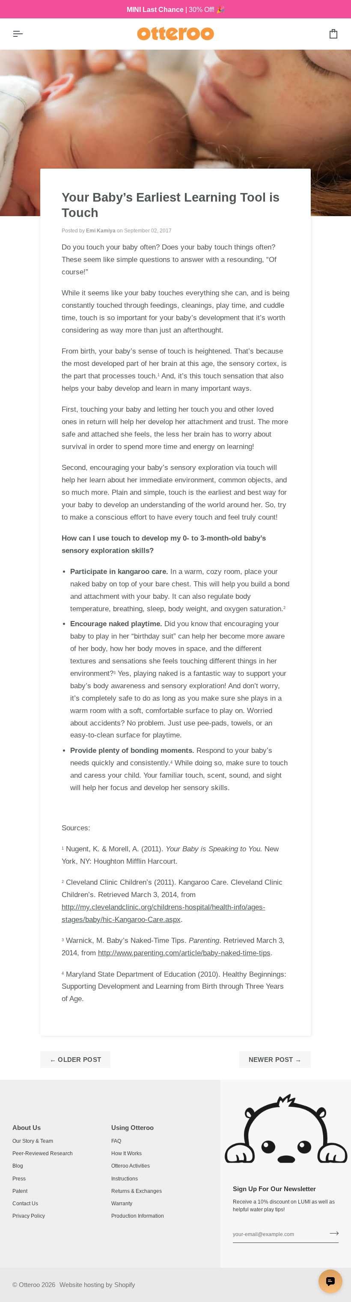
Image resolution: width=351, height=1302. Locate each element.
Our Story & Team (32, 1141)
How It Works (126, 1153)
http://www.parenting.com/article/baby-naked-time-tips (184, 953)
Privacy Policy (28, 1216)
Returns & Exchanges (136, 1191)
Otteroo (29, 1284)
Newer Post (275, 1059)
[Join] (331, 1233)
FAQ (116, 1141)
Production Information (137, 1216)
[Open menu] (25, 33)
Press (19, 1179)
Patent (19, 1191)
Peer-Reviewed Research (42, 1153)
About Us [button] (26, 1127)
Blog (17, 1166)
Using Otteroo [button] (132, 1127)
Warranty (121, 1204)
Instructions (124, 1179)
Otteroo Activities (130, 1166)
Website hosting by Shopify (97, 1284)
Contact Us (25, 1204)
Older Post (75, 1059)
